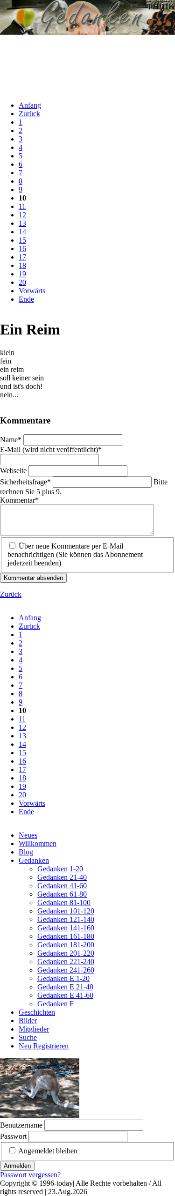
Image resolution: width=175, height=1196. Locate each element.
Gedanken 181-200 (65, 945)
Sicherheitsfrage (25, 482)
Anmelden (17, 1165)
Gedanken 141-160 (65, 928)
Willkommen (37, 843)
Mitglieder (34, 1029)
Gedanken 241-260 (65, 970)
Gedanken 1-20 (60, 869)
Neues (28, 835)
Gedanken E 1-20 (63, 978)
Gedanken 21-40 (62, 877)
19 (22, 274)
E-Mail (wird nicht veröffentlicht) (51, 449)
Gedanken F (55, 1004)
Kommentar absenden (33, 577)
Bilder (28, 1021)
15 (22, 240)
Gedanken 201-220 (65, 953)
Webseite (14, 471)
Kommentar (19, 500)
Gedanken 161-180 (65, 936)
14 (22, 232)
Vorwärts (32, 291)
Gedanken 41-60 (62, 886)
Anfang (30, 105)
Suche (28, 1037)
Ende (26, 299)
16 (22, 249)
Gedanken (34, 860)
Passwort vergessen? (30, 1175)
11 (22, 206)
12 (22, 215)
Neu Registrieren (44, 1046)
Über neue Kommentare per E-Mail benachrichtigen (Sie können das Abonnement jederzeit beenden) (75, 554)
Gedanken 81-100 (64, 902)
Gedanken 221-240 (65, 962)
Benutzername (21, 1125)
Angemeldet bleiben (47, 1151)
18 (22, 265)
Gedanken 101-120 (65, 911)
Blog (26, 852)
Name (11, 440)
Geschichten (37, 1012)
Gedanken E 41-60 (65, 995)
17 (22, 257)
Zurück (29, 114)
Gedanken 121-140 (65, 919)
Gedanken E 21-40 (65, 987)
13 (22, 223)
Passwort (13, 1136)
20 (22, 282)
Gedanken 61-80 (62, 894)
